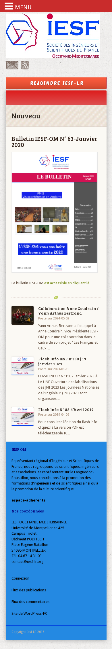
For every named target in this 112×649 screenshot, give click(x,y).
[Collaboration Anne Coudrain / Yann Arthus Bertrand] (22, 315)
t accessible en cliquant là (68, 283)
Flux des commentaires (30, 601)
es (46, 283)
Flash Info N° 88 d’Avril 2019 (66, 409)
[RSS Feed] (25, 68)
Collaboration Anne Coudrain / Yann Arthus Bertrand (68, 311)
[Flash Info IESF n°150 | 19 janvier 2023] (22, 366)
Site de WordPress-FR (29, 613)
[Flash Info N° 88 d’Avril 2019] (22, 416)
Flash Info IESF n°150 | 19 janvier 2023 (62, 361)
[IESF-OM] (56, 36)
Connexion (20, 578)
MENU (23, 7)
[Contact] (12, 68)
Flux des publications (28, 590)
